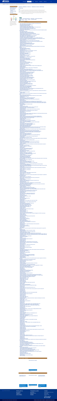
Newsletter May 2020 (22, 197)
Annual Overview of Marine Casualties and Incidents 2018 (26, 238)
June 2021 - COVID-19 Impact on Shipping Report (25, 168)
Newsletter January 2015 (22, 309)
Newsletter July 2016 (22, 283)
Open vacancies (18, 392)
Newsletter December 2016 (23, 273)
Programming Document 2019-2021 (24, 236)
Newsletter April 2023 (22, 99)
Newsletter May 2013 (22, 336)
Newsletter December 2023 (23, 71)
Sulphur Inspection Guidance (23, 209)
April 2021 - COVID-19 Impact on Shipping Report (25, 173)
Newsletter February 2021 (22, 179)
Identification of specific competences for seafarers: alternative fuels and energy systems (29, 40)
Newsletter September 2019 (23, 214)
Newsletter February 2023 (23, 108)
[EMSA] (5, 2)
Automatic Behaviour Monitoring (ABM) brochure (25, 52)
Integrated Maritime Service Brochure (24, 338)
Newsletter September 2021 (23, 160)
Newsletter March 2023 (22, 104)
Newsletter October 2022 (22, 115)
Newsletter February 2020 (23, 207)
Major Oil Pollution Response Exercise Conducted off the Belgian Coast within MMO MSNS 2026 (30, 23)
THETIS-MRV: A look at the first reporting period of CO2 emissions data (27, 221)
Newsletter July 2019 (22, 222)
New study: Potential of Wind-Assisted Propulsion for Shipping (26, 72)
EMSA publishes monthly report (23, 195)
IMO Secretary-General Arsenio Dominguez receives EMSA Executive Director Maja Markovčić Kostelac (31, 41)
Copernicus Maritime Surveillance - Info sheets (25, 232)
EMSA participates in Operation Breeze (24, 53)
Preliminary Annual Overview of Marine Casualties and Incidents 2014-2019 (28, 201)
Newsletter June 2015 (22, 301)
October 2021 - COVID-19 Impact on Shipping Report (25, 155)
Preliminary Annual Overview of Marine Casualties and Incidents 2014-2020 (28, 172)
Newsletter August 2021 (22, 163)
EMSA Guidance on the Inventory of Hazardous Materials (26, 267)
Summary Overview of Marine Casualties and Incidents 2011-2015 (27, 266)
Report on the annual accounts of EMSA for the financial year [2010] (27, 349)
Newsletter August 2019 (22, 216)
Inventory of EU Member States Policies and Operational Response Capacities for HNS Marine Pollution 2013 (32, 335)
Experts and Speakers (19, 394)
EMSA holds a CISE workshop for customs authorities (26, 133)
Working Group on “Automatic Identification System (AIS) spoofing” (27, 43)
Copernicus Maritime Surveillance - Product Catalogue (26, 205)
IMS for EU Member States (13, 8)
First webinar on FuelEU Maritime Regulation (24, 55)
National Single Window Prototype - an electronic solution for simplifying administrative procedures (30, 308)
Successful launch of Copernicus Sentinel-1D (25, 29)
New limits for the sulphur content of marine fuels (25, 306)
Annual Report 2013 (22, 311)
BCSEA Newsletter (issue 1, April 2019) (24, 225)
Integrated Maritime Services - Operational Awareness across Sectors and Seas (28, 241)
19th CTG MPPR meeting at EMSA (23, 31)
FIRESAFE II (21, 237)
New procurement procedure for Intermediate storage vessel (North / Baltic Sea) (28, 110)
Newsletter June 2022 (22, 128)
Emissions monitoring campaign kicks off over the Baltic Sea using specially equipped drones (30, 134)
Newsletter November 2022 (23, 114)
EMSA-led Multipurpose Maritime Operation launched (25, 57)
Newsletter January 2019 (22, 235)
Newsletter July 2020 (22, 194)
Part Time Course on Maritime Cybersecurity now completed (26, 75)
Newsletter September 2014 (23, 316)
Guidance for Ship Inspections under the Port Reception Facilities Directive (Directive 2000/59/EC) (30, 274)
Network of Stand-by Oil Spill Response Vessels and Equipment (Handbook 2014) (29, 315)
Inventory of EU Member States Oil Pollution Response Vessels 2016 (27, 282)
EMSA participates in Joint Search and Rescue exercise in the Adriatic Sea (28, 85)
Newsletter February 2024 (23, 66)
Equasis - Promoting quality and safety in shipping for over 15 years (27, 276)
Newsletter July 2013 (22, 333)
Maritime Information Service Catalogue (24, 278)
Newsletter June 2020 (22, 196)
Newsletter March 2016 (22, 289)
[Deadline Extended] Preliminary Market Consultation (25, 125)
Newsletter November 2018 (23, 239)
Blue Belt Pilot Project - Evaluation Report (24, 344)
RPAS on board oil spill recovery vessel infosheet (25, 24)
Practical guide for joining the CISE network (24, 145)
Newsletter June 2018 (22, 246)
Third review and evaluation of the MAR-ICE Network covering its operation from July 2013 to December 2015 (32, 288)
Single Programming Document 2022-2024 (24, 150)
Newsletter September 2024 (23, 47)
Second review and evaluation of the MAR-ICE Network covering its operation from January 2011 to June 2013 (32, 329)
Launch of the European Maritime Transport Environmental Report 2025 (27, 39)
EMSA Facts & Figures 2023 (23, 61)
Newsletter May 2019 (22, 224)
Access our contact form (47, 396)
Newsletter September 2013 (23, 331)
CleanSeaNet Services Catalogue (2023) (24, 96)
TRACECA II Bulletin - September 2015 (24, 296)
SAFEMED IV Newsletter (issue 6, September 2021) (25, 157)
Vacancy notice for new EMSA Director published (25, 353)
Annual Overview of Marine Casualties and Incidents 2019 (26, 212)
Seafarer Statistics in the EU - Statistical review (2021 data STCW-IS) (27, 97)
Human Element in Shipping (33, 19)
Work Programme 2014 (22, 323)
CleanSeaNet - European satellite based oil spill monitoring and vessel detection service (29, 180)
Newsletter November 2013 (23, 328)
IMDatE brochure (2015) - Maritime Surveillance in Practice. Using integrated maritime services (30, 303)
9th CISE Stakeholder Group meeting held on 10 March (26, 137)
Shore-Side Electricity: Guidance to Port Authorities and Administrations (27, 120)
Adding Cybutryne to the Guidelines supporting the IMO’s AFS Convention (28, 153)
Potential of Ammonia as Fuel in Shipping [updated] (25, 86)
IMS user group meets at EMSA (23, 80)
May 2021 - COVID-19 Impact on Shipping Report (25, 169)
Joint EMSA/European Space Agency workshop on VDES (26, 73)
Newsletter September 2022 (23, 118)
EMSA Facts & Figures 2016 (23, 261)
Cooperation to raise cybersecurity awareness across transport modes (27, 231)
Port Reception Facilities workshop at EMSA (24, 87)
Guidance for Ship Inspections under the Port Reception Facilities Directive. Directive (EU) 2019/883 (31, 95)
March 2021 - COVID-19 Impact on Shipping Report (25, 176)
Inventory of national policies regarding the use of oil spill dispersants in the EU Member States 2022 (31, 101)
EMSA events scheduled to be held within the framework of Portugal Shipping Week (29, 242)
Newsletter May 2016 (22, 286)
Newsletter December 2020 (23, 181)
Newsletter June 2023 (22, 92)
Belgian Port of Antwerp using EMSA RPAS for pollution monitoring (27, 187)
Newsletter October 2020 (22, 189)
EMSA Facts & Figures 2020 (23, 171)
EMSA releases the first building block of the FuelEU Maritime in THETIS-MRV (28, 50)
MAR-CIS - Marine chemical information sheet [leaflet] (26, 247)
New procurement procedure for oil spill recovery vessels (26, 62)
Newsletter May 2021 (22, 170)
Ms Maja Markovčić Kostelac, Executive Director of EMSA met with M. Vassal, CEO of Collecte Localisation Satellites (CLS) (33, 233)
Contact (46, 390)
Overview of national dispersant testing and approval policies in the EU (27, 287)
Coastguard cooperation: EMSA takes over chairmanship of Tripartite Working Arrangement (30, 34)
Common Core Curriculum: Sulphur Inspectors (25, 58)
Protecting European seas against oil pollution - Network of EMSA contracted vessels (29, 304)
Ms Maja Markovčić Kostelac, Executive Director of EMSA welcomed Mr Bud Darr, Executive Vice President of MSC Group (33, 234)
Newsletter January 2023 (22, 109)
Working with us (19, 390)
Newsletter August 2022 (22, 119)
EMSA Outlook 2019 (22, 227)
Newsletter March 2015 (22, 305)
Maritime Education (32, 18)
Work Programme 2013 (22, 340)
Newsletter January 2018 (22, 256)
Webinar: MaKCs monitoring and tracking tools (25, 48)
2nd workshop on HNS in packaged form (24, 63)
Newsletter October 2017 (22, 262)
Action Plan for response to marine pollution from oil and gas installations (28, 326)
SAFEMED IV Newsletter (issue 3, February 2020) (25, 206)
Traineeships (18, 393)
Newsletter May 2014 (22, 320)
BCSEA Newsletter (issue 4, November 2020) (25, 185)
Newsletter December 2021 (23, 149)
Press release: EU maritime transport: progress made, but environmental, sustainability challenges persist (31, 37)
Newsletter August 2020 (22, 192)
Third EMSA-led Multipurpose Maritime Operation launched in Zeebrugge (42, 386)
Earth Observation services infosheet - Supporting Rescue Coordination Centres (28, 162)
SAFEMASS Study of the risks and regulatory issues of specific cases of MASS (28, 200)
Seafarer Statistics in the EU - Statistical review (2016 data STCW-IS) (27, 244)
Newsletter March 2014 (22, 324)
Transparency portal (34, 390)
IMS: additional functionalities (13, 11)
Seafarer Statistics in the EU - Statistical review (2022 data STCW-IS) (27, 56)
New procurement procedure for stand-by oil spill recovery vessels (27, 139)
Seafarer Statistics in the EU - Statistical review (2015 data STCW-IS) (27, 264)
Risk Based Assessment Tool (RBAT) (24, 106)
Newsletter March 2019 (22, 229)
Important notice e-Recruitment (23, 215)
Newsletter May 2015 (22, 302)
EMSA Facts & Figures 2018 (23, 217)
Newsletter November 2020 (23, 186)
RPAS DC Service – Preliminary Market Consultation (25, 204)
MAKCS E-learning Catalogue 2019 (23, 220)
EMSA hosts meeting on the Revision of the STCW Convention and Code (28, 33)
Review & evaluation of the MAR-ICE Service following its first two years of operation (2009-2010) (30, 351)
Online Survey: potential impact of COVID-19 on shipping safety (27, 98)
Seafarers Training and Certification (38, 18)
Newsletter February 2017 (22, 269)
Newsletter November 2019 (23, 211)
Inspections (29, 19)
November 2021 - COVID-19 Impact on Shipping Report (26, 152)
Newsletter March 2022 (22, 140)
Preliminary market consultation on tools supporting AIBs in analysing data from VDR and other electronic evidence (32, 38)
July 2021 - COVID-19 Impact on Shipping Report (25, 164)
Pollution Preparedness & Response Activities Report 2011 (26, 348)
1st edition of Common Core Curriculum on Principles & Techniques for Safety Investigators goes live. (31, 65)
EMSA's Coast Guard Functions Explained (24, 277)
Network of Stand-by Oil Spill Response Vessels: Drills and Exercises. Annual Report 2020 (29, 177)
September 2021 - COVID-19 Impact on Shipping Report (26, 159)
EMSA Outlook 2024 (22, 68)
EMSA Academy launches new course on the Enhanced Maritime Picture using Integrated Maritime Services (31, 88)
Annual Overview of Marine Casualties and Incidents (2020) (26, 148)
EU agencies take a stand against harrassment (25, 252)
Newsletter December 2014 (23, 310)
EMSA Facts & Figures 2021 (23, 135)
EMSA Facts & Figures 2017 (23, 243)
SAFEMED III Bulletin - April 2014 (23, 321)
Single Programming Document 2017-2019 (24, 271)
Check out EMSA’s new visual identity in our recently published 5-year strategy (28, 319)
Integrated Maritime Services (13, 7)
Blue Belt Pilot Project (22, 354)
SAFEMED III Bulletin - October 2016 (24, 279)
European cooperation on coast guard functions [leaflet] (26, 124)
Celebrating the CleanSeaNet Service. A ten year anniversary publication (28, 259)
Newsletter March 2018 (22, 251)
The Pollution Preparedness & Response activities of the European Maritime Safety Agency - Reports (31, 325)
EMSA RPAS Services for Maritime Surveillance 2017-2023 (26, 51)
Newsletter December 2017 (23, 257)
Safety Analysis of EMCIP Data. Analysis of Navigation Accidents (27, 117)
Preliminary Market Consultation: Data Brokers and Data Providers (27, 32)
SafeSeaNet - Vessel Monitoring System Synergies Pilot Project (27, 350)
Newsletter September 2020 (23, 191)
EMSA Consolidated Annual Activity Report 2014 (25, 300)
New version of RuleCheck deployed (24, 82)
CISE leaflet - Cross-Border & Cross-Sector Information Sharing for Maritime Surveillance (29, 142)
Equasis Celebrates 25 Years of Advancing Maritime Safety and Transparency (28, 35)
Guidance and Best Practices (23, 219)
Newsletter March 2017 (22, 268)
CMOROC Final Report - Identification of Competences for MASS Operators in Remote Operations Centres (31, 70)
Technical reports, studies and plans (26, 18)
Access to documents (33, 393)
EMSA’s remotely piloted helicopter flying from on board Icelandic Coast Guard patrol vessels (30, 127)
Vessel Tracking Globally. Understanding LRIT (25, 330)
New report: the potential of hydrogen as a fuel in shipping (26, 78)
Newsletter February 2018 (22, 253)
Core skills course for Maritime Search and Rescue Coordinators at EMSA (28, 81)
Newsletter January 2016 (22, 291)
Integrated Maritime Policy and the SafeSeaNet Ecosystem (26, 314)
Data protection (32, 392)
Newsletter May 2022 (22, 132)
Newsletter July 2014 (22, 318)
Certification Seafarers (22, 19)
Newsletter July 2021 (22, 166)
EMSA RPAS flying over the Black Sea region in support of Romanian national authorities (29, 130)
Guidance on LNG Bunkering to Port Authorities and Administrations (27, 254)
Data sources (11, 12)
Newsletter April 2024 (22, 60)
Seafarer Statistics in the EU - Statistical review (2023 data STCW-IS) (27, 36)
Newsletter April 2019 (22, 226)
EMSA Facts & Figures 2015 (23, 281)
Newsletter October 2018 (22, 240)
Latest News (21, 18)
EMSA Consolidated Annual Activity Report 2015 (25, 284)
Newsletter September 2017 (23, 263)
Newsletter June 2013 (22, 334)
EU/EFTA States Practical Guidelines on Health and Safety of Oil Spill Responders (29, 67)
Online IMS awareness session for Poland (24, 76)
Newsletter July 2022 (22, 122)
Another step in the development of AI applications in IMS (26, 83)
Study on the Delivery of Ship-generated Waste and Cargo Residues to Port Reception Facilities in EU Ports (31, 343)
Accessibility (32, 394)
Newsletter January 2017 (22, 272)
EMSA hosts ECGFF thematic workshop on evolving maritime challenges (28, 28)
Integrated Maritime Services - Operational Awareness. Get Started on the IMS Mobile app (23, 386)
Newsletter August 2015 (22, 298)
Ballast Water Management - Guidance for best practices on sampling (27, 230)
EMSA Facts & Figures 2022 (23, 100)
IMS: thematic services (12, 9)
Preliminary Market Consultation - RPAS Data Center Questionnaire (27, 107)
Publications (26, 19)
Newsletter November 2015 (23, 294)
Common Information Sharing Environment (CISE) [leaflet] (26, 123)
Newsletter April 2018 (22, 248)
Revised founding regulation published (24, 341)
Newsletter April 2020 (22, 199)
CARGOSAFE (21, 105)
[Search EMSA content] (51, 1)
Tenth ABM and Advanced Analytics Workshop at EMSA (26, 42)
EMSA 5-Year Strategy (22, 355)
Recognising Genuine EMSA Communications (25, 25)
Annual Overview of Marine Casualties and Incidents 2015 (26, 293)
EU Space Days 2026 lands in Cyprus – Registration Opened (26, 26)
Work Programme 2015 (22, 307)
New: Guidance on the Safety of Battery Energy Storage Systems (27, 77)
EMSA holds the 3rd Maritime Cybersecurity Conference (26, 45)
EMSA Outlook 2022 (22, 147)
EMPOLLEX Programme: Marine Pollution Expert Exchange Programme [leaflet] (28, 292)
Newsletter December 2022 (23, 112)
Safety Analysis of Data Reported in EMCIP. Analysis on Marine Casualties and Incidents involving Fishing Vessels (32, 249)
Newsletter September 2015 (23, 297)
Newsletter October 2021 (22, 154)
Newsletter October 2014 (22, 313)
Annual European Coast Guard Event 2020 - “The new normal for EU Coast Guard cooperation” (30, 182)
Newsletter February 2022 (23, 143)
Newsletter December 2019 (23, 210)
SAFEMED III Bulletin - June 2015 (23, 299)
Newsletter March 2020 (22, 202)
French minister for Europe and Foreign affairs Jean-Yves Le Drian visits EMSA (28, 190)
